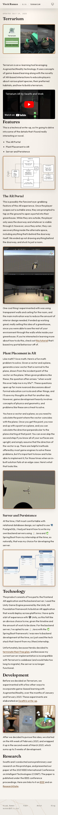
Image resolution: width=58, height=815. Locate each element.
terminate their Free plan (16, 651)
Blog (24, 4)
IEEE (42, 782)
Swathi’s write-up (27, 700)
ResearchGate (10, 786)
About (39, 806)
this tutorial (42, 340)
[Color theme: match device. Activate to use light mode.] (52, 4)
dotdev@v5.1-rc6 (11, 808)
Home (25, 806)
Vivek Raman (10, 4)
